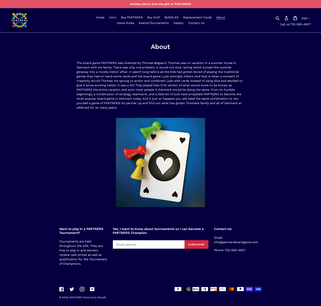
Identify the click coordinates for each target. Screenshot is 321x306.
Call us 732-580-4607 (295, 24)
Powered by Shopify (94, 297)
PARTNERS (75, 297)
